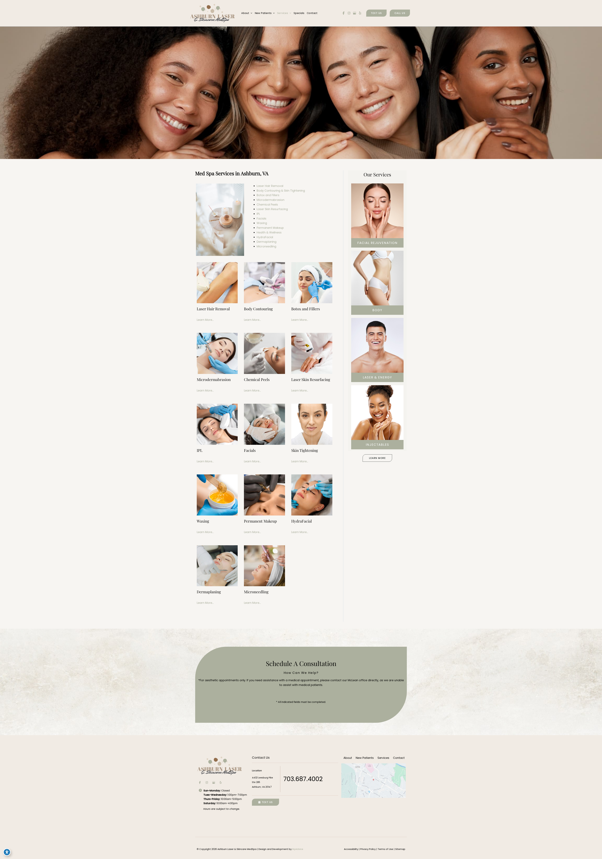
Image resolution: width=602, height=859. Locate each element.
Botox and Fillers (268, 195)
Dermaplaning (266, 242)
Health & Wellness (269, 232)
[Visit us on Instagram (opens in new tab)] (349, 13)
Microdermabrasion (270, 200)
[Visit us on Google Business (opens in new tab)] (354, 13)
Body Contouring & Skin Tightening (281, 191)
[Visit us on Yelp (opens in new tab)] (360, 13)
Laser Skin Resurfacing (272, 209)
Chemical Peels (267, 204)
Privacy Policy (368, 849)
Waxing (262, 223)
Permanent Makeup (270, 228)
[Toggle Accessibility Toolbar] (7, 852)
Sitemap (400, 849)
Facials (261, 218)
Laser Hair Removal (270, 186)
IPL (258, 214)
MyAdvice (297, 849)
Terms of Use (385, 849)
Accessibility (351, 849)
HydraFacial (265, 237)
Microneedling (266, 246)
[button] (250, 13)
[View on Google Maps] (373, 780)
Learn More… (205, 320)
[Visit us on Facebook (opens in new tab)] (343, 13)
